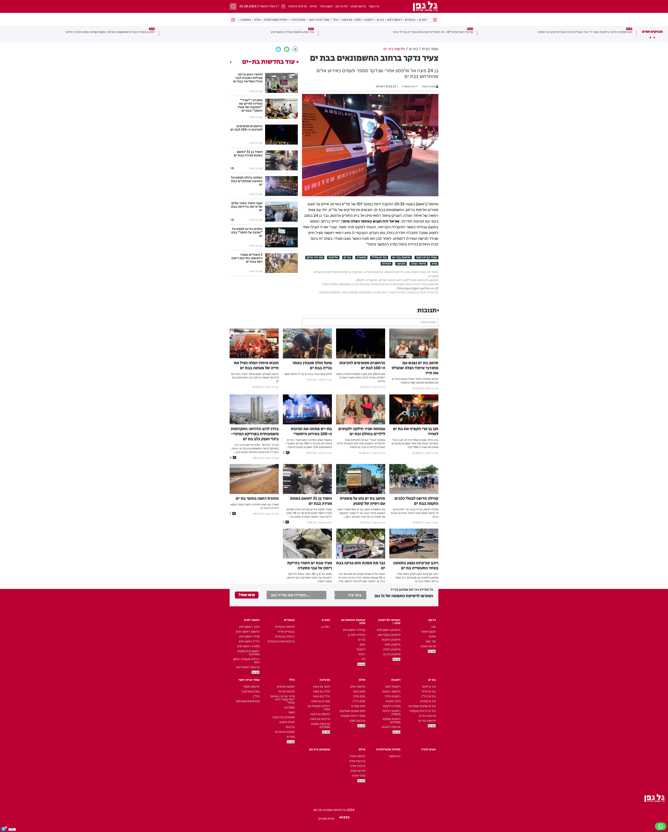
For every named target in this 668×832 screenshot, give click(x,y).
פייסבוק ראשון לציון (388, 630)
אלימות (333, 257)
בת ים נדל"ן (429, 696)
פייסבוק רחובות (390, 639)
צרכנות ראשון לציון (248, 667)
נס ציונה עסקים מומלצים (320, 725)
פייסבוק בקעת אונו (389, 635)
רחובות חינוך (392, 686)
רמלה (361, 654)
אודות (313, 6)
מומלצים (289, 707)
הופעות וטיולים (286, 686)
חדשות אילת (357, 756)
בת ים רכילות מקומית (422, 711)
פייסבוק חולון (392, 644)
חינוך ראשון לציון (249, 627)
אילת (257, 20)
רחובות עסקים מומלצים (391, 720)
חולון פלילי (359, 696)
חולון (358, 20)
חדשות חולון (357, 686)
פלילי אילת (358, 776)
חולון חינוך (359, 691)
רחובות (368, 20)
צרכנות (290, 727)
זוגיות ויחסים (287, 722)
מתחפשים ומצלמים (248, 701)
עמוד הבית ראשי (319, 20)
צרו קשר (373, 6)
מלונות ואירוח (286, 691)
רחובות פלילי (392, 696)
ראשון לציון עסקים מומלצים (248, 652)
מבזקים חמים (652, 31)
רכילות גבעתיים (285, 636)
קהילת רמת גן (356, 635)
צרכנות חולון (357, 721)
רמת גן (423, 20)
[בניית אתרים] (344, 818)
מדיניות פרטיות (297, 6)
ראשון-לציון (394, 20)
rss (433, 627)
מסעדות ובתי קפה (283, 717)
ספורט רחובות (391, 706)
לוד (363, 659)
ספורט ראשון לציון (248, 646)
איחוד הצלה (418, 264)
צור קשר (430, 641)
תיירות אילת (357, 771)
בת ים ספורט (428, 701)
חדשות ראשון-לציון (248, 631)
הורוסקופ (394, 756)
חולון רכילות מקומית (353, 716)
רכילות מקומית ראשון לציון (246, 660)
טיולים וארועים (251, 691)
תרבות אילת (357, 766)
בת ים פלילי (379, 257)
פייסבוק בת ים (391, 654)
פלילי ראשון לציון (249, 636)
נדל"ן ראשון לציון (249, 641)
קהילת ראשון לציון (354, 630)
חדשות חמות (252, 686)
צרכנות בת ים (427, 716)
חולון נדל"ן (359, 701)
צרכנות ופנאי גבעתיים (281, 641)
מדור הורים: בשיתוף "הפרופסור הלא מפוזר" (282, 699)
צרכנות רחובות (391, 727)
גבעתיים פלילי (286, 631)
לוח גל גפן (341, 6)
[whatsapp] (286, 49)
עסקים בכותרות (285, 732)
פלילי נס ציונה (321, 691)
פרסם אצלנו (358, 6)
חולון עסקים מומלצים (352, 711)
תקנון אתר (326, 6)
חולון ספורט (358, 706)
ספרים (291, 737)
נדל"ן (256, 696)
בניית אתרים (326, 819)
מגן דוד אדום (315, 257)
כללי (335, 20)
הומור (291, 712)
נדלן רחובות (393, 701)
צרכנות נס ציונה (320, 719)
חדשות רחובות (391, 691)
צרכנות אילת (357, 761)
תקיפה (401, 264)
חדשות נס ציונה (320, 714)
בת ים (380, 20)
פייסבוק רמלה (391, 649)
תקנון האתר (428, 631)
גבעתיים (410, 20)
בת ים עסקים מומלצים (422, 706)
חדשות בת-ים (401, 257)
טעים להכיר (298, 20)
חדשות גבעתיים (285, 627)
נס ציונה (347, 20)
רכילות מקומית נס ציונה (319, 707)
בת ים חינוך (429, 686)
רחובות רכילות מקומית (391, 712)
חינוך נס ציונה (321, 686)
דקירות (386, 264)
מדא (434, 264)
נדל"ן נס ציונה (321, 696)
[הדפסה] (278, 49)
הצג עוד (431, 651)
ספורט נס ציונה (320, 701)
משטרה (361, 257)
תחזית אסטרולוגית (275, 20)
